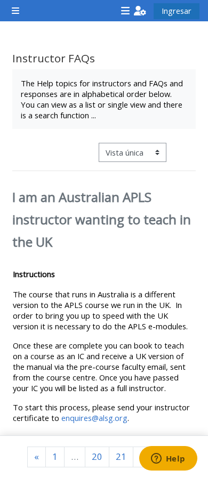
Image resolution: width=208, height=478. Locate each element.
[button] (140, 10)
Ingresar (176, 10)
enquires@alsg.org (94, 417)
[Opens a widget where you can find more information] (168, 459)
